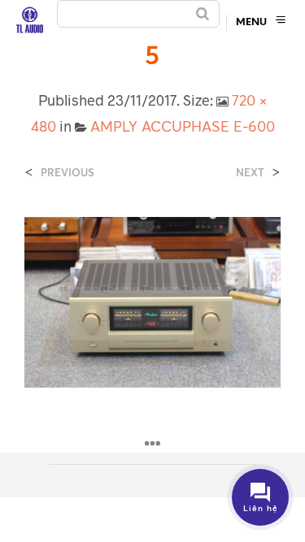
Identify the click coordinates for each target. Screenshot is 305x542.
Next (250, 172)
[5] (152, 301)
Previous (67, 172)
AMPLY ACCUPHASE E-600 (182, 126)
